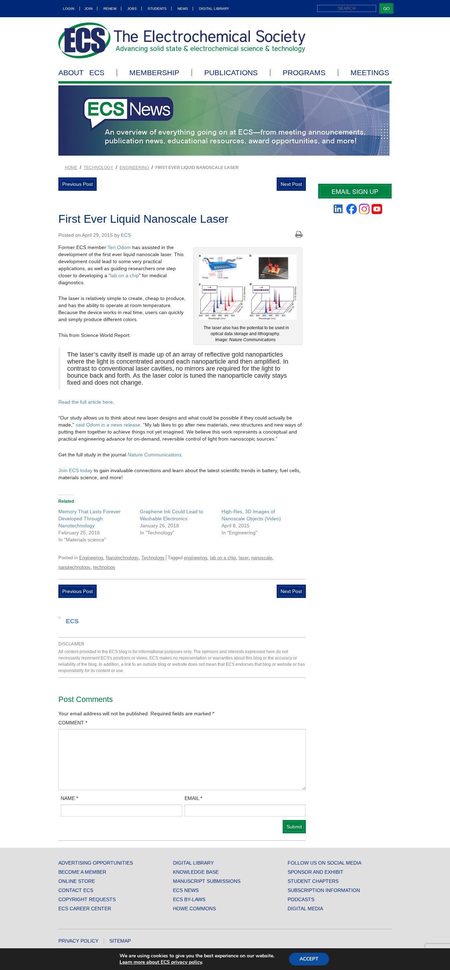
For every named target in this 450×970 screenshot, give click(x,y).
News (183, 9)
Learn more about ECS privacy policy (161, 962)
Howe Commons (194, 908)
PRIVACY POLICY (78, 941)
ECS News (186, 890)
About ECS (81, 72)
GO (386, 8)
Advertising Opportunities (95, 863)
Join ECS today (75, 470)
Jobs (132, 9)
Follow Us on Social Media (324, 863)
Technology (98, 167)
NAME (69, 798)
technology (104, 567)
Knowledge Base (196, 872)
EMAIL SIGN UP (355, 191)
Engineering (134, 167)
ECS (126, 235)
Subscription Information (324, 890)
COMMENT (72, 722)
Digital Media (305, 908)
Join (88, 9)
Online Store (76, 881)
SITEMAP (120, 941)
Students (157, 9)
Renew (109, 9)
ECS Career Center (84, 908)
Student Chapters (313, 881)
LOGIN (68, 9)
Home (71, 167)
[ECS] (182, 40)
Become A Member (82, 872)
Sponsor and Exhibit (315, 872)
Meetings (370, 72)
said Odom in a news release (108, 425)
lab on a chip (124, 275)
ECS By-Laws (189, 899)
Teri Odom (119, 247)
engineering (195, 557)
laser (244, 557)
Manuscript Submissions (206, 881)
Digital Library (214, 9)
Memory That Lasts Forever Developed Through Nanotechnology (89, 518)
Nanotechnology (122, 557)
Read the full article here (85, 402)
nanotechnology (74, 567)
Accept (309, 959)
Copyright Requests (87, 899)
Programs (304, 72)
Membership (154, 72)
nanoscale (261, 557)
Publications (231, 72)
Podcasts (301, 899)
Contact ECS (75, 890)
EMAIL (193, 798)
